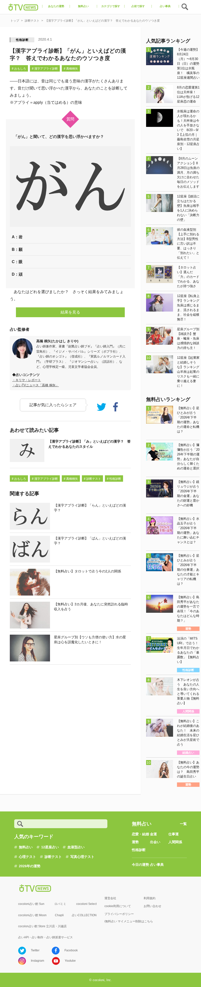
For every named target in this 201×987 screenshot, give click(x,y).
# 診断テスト (92, 478)
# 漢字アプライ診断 (45, 68)
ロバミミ (60, 904)
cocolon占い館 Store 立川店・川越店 (42, 926)
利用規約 (149, 898)
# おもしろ (19, 68)
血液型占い (76, 847)
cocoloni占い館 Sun (31, 904)
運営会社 (110, 898)
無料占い (26, 847)
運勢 (135, 842)
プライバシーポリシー (119, 914)
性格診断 (22, 40)
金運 (153, 834)
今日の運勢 (140, 865)
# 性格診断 (114, 478)
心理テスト (27, 857)
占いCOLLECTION (84, 915)
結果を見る (70, 312)
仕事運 (173, 834)
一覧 (183, 824)
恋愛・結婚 (140, 834)
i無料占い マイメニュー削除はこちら (128, 921)
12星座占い (50, 847)
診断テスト (53, 857)
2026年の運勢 (29, 866)
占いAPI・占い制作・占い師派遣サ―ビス (45, 937)
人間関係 (175, 842)
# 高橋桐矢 (71, 68)
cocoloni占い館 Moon (32, 915)
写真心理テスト (82, 857)
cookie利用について (117, 906)
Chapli (59, 915)
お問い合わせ (152, 906)
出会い (155, 842)
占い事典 (157, 865)
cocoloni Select (86, 904)
